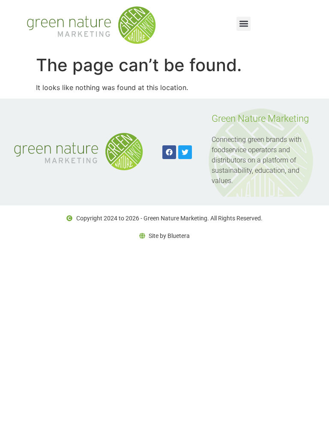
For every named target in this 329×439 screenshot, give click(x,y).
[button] (243, 24)
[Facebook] (169, 152)
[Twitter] (185, 152)
